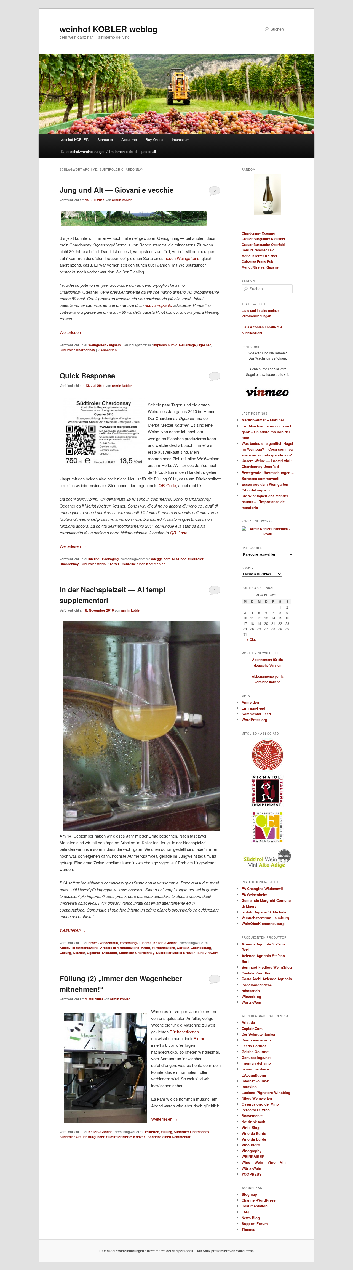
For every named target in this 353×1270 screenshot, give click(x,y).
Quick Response (87, 375)
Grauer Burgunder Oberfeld (263, 244)
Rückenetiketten (184, 1032)
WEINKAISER (253, 1156)
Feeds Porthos (254, 1045)
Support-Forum (255, 1223)
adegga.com (160, 558)
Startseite (105, 139)
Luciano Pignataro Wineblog (266, 1092)
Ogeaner (204, 344)
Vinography (251, 1150)
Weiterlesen (73, 332)
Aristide (248, 1022)
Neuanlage (187, 344)
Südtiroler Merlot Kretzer (100, 563)
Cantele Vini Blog (256, 973)
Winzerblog (251, 996)
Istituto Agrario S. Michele (264, 912)
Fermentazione (163, 947)
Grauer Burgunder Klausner (263, 238)
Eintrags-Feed (253, 708)
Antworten (107, 349)
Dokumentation (255, 1205)
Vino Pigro (251, 1144)
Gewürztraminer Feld (258, 250)
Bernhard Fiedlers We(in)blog (267, 967)
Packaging (110, 558)
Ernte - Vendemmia (103, 942)
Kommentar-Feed (256, 713)
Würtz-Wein (251, 1002)
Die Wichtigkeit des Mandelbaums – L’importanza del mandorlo (265, 501)
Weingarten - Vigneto (104, 344)
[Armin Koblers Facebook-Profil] (267, 534)
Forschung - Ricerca (136, 942)
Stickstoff (109, 952)
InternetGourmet (255, 1080)
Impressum (181, 139)
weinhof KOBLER (75, 139)
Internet (94, 558)
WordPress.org (254, 719)
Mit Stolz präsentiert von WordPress (225, 1250)
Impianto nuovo (165, 344)
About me (129, 139)
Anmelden (250, 702)
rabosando (251, 990)
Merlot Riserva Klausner (261, 267)
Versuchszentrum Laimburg (265, 917)
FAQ (245, 1212)
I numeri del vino (256, 1063)
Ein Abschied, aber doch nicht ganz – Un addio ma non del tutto (267, 431)
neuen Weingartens (182, 258)
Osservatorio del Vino (260, 1104)
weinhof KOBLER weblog (108, 29)
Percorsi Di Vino (256, 1109)
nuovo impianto (158, 305)
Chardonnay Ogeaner (258, 233)
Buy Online (154, 139)
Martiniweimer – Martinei (263, 420)
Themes (248, 1229)
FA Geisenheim (255, 894)
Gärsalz (183, 947)
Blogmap (249, 1194)
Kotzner (79, 952)
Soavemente (252, 1115)
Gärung (65, 952)
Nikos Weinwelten (257, 1098)
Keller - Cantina (165, 942)
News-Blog (251, 1217)
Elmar (199, 1038)
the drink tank (253, 1121)
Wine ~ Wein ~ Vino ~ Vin (264, 1162)
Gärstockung (201, 947)
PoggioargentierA (257, 984)
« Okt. (251, 639)
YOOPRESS (252, 1174)
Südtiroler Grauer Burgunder (82, 1136)
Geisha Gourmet (255, 1051)
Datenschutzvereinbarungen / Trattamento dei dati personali (108, 151)
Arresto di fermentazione (119, 947)
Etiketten (152, 1131)
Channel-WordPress (259, 1200)
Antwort (207, 952)
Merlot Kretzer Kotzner (259, 255)
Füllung (166, 1131)
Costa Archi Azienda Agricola (267, 978)
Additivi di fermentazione (79, 947)
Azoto (145, 947)
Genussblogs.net (256, 1057)
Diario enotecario (256, 1040)
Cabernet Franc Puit (257, 261)
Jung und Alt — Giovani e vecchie (116, 190)
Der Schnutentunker (259, 1034)
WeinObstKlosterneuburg (263, 923)
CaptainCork (252, 1028)
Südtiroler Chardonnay (77, 349)
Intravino (249, 1086)
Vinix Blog (251, 1127)
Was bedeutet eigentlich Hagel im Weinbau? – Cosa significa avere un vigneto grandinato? (267, 449)
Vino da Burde (254, 1133)
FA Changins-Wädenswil (262, 888)
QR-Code (167, 485)
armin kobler (122, 199)
